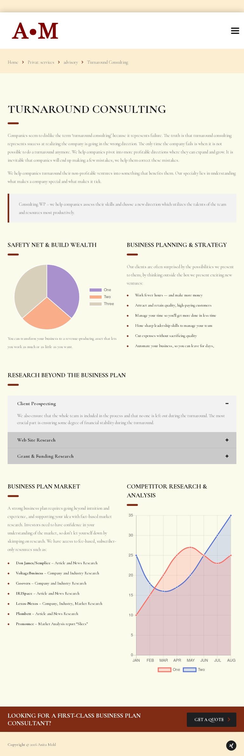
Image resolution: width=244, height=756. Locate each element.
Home (13, 62)
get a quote (209, 719)
